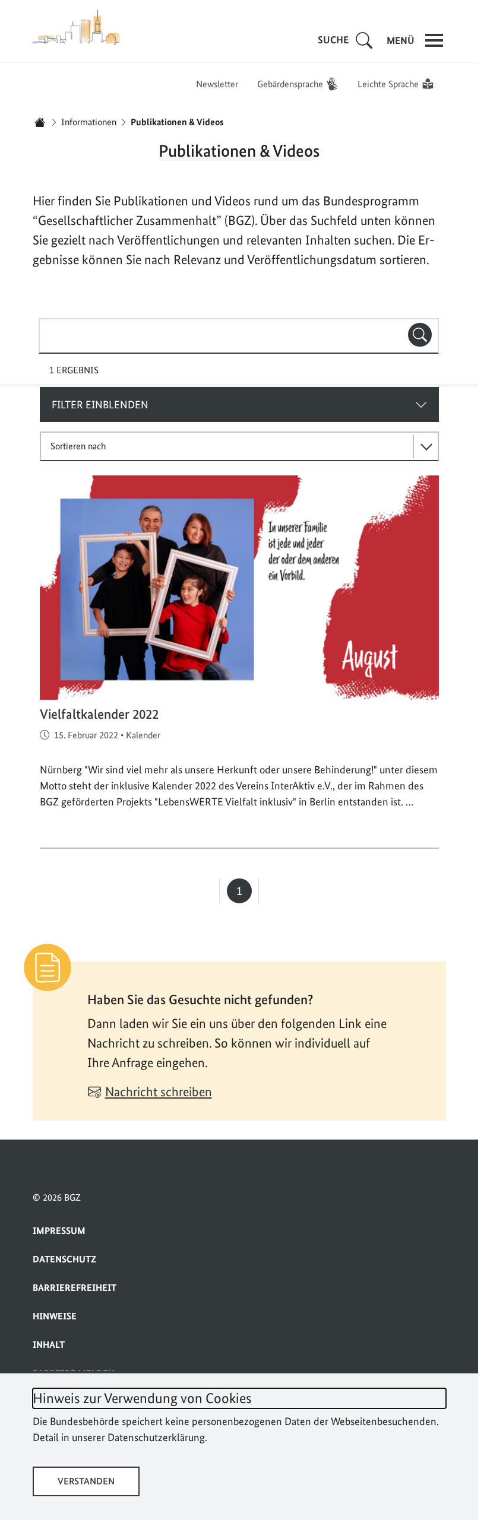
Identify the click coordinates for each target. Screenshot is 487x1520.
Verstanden (86, 1481)
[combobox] (239, 336)
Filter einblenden (100, 404)
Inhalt (49, 1344)
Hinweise (55, 1316)
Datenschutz (64, 1259)
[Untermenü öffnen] (364, 40)
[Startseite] (40, 122)
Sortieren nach (78, 446)
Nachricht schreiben (158, 1091)
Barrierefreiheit (74, 1287)
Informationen (88, 122)
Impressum (59, 1230)
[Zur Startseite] (77, 27)
